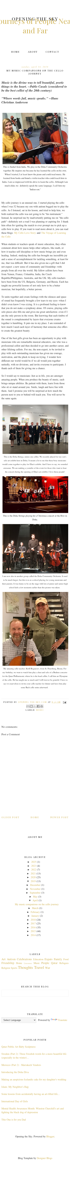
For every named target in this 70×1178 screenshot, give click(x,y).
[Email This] (28, 706)
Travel (39, 967)
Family (58, 959)
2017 (33, 923)
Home (15, 51)
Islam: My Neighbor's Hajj (15, 1086)
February (35, 912)
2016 (33, 927)
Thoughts (25, 967)
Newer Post (59, 817)
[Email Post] (64, 702)
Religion (5, 968)
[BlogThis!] (31, 706)
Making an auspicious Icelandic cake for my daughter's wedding (33, 1079)
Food (66, 959)
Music (40, 710)
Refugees (64, 963)
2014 (33, 935)
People (45, 963)
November (35, 889)
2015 (33, 931)
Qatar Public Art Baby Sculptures (18, 1046)
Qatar (54, 963)
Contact (52, 51)
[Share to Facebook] (38, 706)
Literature (28, 963)
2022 (33, 869)
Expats (49, 959)
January (35, 915)
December (35, 885)
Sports (14, 968)
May (35, 896)
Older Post (10, 817)
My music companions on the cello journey (37, 904)
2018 (33, 919)
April (35, 900)
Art (3, 959)
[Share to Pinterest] (41, 706)
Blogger (50, 1136)
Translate (62, 1020)
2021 (33, 873)
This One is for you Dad (13, 1119)
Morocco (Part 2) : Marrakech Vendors (21, 1065)
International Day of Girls (14, 1101)
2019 (33, 881)
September (35, 892)
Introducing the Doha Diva (15, 1072)
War (47, 968)
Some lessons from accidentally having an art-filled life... (30, 1094)
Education (38, 959)
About (33, 51)
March (35, 908)
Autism (11, 959)
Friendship (7, 963)
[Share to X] (35, 706)
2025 (33, 861)
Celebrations (24, 959)
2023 (33, 865)
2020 (33, 877)
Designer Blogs (44, 1158)
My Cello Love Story (25, 232)
